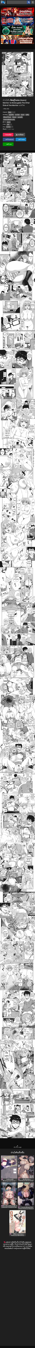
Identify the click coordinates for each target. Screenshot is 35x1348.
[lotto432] (17, 34)
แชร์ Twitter (21, 139)
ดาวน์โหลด (20, 134)
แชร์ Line (8, 144)
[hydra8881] (17, 16)
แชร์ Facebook (9, 139)
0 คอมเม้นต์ (8, 134)
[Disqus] (17, 1273)
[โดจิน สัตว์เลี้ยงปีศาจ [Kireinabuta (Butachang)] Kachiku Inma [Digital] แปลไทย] (26, 1166)
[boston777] (17, 25)
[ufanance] (17, 43)
